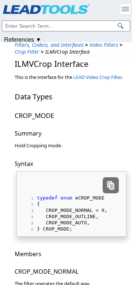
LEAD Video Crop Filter (97, 77)
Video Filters (103, 44)
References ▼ (22, 39)
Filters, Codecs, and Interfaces (49, 44)
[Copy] (111, 185)
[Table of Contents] (125, 9)
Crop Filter (27, 51)
